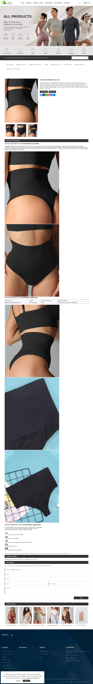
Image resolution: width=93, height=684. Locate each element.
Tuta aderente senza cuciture (26, 625)
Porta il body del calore (11, 625)
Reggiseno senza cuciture (31, 559)
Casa (22, 2)
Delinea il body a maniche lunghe (67, 625)
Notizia (41, 2)
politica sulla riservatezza (84, 681)
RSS (71, 681)
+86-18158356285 (74, 655)
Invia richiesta (58, 2)
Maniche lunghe (6, 662)
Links (62, 681)
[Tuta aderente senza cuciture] (26, 615)
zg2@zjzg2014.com (73, 658)
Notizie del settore (44, 654)
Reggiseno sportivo (6, 651)
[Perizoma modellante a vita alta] (10, 130)
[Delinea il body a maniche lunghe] (67, 615)
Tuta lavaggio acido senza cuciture (53, 625)
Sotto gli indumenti (6, 665)
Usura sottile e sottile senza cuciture (81, 625)
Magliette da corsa (6, 659)
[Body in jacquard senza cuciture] (39, 615)
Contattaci (67, 2)
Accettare (26, 680)
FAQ (41, 657)
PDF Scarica (52, 91)
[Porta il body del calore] (12, 615)
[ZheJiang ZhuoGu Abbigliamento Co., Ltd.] (7, 4)
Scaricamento (48, 2)
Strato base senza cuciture (8, 668)
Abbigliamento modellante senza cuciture (22, 57)
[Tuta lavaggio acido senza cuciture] (53, 615)
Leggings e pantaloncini (7, 654)
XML (75, 681)
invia (81, 597)
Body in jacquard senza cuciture (39, 625)
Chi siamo (28, 2)
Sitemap (67, 681)
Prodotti (35, 2)
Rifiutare (18, 680)
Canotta (4, 657)
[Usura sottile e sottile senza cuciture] (81, 615)
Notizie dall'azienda (44, 651)
